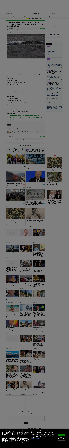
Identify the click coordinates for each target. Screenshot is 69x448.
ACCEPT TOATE (61, 435)
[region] (34, 438)
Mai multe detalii (7, 435)
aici (8, 442)
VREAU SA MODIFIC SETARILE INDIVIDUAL (61, 438)
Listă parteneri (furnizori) (35, 438)
